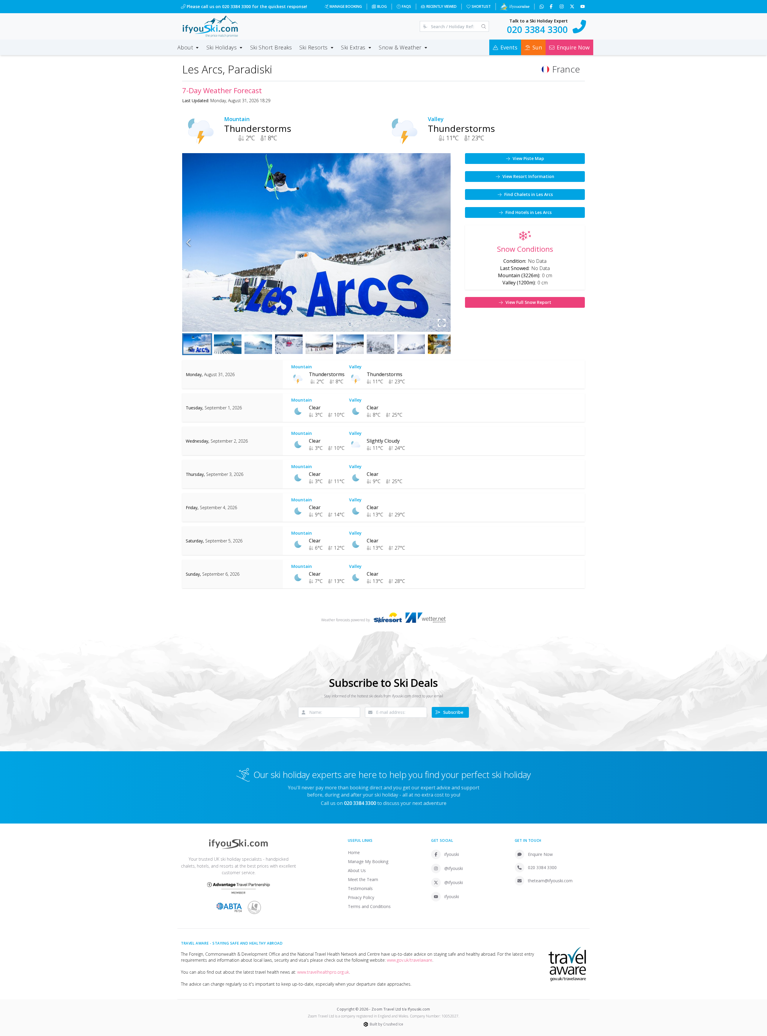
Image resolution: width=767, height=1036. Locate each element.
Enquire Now (540, 854)
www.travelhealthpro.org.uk (323, 972)
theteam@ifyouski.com (550, 880)
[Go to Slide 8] (411, 344)
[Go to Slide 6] (350, 344)
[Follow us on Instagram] (562, 7)
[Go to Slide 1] (197, 344)
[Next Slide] (444, 242)
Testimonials (360, 888)
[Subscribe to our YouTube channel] (583, 7)
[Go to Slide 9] (442, 344)
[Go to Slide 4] (289, 344)
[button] (316, 242)
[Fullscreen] (441, 323)
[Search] (484, 26)
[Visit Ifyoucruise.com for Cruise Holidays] (514, 6)
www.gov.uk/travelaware (409, 960)
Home (354, 852)
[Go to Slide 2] (228, 344)
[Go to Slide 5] (319, 344)
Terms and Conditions (369, 906)
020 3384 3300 (542, 867)
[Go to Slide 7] (380, 344)
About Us (357, 870)
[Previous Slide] (188, 242)
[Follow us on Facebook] (552, 7)
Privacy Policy (361, 897)
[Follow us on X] (573, 7)
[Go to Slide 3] (258, 344)
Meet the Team (363, 879)
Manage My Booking (368, 861)
